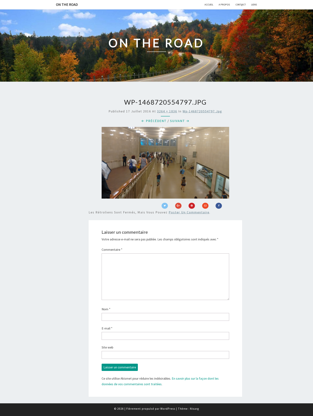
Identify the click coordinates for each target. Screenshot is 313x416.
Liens (254, 4)
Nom (106, 309)
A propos (224, 4)
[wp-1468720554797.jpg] (165, 164)
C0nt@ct (240, 4)
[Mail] (205, 206)
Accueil (209, 4)
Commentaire (112, 249)
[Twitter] (165, 206)
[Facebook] (219, 206)
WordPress (167, 408)
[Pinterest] (192, 206)
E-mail (107, 328)
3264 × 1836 (167, 111)
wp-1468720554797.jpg (202, 111)
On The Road (67, 4)
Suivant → (179, 121)
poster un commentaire (189, 212)
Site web (107, 347)
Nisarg (194, 408)
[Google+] (178, 206)
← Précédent (153, 121)
